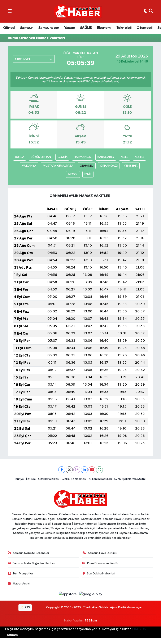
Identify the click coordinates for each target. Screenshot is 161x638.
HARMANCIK (82, 157)
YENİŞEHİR (131, 165)
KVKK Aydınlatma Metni (129, 479)
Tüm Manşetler (23, 573)
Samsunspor (48, 28)
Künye (20, 479)
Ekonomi (104, 28)
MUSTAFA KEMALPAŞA (58, 165)
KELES (124, 157)
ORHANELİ (86, 165)
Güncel (9, 28)
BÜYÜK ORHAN (41, 157)
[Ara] (151, 11)
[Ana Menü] (10, 11)
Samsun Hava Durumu (102, 553)
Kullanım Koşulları (100, 479)
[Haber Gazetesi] (77, 11)
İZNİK (88, 174)
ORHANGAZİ (109, 165)
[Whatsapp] (99, 469)
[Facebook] (61, 469)
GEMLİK (62, 157)
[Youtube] (91, 469)
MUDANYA (29, 165)
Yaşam (69, 28)
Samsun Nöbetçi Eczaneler (31, 553)
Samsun (26, 28)
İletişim (31, 479)
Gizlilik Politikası (48, 479)
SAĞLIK (86, 28)
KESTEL (139, 157)
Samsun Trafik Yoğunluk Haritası (34, 563)
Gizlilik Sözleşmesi (74, 479)
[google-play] (90, 594)
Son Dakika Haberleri (101, 573)
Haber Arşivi (21, 583)
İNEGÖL (73, 174)
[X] (69, 469)
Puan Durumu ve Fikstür (103, 563)
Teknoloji (124, 28)
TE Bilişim (91, 620)
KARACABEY (105, 157)
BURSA (19, 157)
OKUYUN (139, 629)
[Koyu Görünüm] (145, 11)
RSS (27, 607)
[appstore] (68, 594)
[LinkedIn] (84, 469)
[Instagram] (76, 469)
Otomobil (144, 28)
